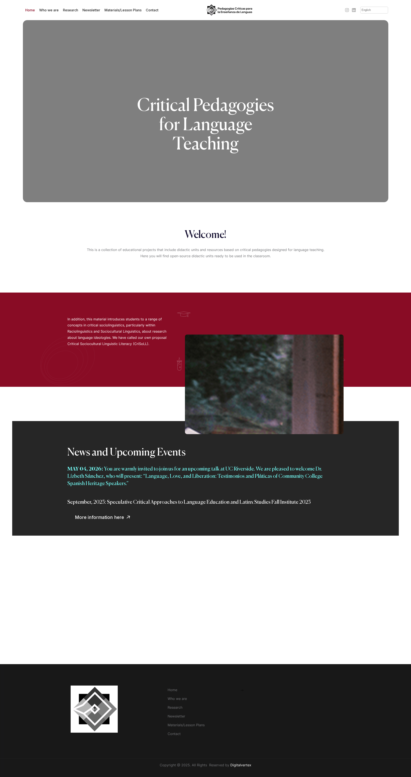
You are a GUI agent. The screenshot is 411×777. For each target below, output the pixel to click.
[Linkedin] (354, 10)
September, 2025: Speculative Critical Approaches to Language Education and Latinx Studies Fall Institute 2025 (189, 502)
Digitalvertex (240, 765)
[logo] (229, 9)
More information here (100, 517)
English (366, 10)
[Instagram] (347, 10)
